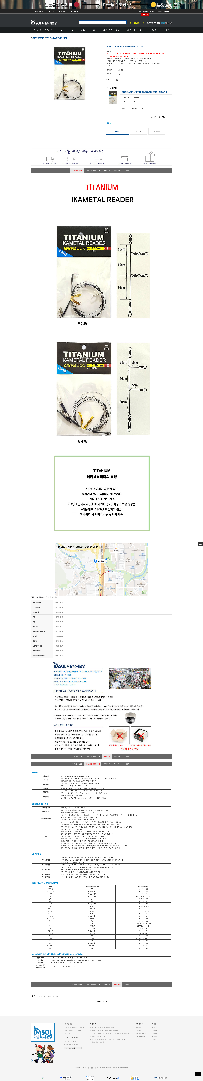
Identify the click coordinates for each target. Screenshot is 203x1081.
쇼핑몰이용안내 (140, 1036)
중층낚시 (96, 30)
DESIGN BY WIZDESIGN (120, 1068)
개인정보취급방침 (141, 1033)
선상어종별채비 (38, 37)
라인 (60, 30)
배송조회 (154, 1039)
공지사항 (154, 1027)
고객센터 (62, 11)
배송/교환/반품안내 (93, 170)
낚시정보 (154, 1036)
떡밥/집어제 (37, 30)
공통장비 (154, 30)
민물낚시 (84, 30)
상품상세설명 (77, 170)
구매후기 (117, 170)
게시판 (52, 11)
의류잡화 (166, 30)
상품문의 (128, 170)
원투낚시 (143, 30)
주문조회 (159, 11)
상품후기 (154, 1033)
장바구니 (152, 11)
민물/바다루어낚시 (107, 31)
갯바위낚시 (131, 30)
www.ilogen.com (82, 798)
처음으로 (138, 1027)
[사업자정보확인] (120, 1039)
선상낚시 (119, 30)
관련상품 (107, 170)
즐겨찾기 (166, 11)
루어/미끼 (48, 30)
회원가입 (145, 11)
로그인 (139, 11)
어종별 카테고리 (39, 11)
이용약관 (138, 1030)
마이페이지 (75, 11)
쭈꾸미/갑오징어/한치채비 (56, 37)
